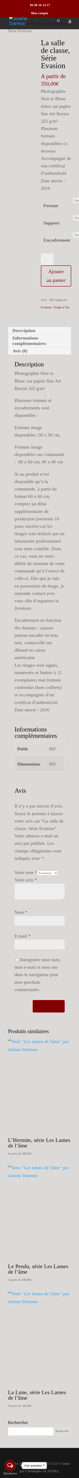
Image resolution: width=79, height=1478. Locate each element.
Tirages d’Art (61, 307)
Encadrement (56, 240)
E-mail (23, 936)
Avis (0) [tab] (19, 350)
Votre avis (26, 879)
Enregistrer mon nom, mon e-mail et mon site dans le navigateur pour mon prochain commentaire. (38, 974)
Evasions (46, 307)
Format (50, 205)
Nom (21, 912)
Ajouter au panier (56, 276)
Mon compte (39, 13)
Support (51, 223)
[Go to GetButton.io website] (10, 1473)
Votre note (26, 872)
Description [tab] (23, 330)
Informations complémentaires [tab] (29, 340)
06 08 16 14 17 (39, 5)
